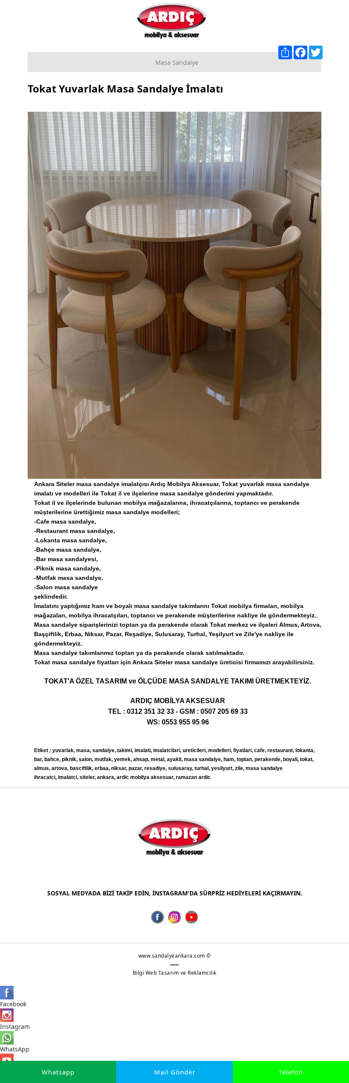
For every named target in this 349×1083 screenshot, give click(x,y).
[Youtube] (191, 917)
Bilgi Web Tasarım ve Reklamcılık (175, 972)
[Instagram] (174, 917)
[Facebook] (157, 917)
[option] (174, 295)
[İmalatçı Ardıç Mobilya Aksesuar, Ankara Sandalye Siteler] (171, 20)
